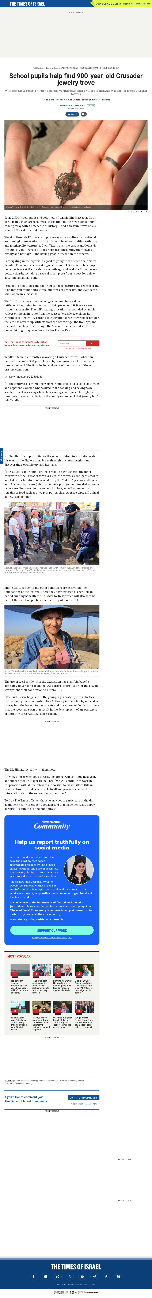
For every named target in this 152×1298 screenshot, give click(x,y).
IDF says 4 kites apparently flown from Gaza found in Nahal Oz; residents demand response (41, 1024)
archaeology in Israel (49, 1081)
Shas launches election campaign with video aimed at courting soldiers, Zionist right (29, 1270)
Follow (91, 105)
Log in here (92, 1103)
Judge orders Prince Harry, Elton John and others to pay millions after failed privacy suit (84, 1022)
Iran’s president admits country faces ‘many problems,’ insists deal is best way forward (40, 987)
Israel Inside (20, 1081)
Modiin (63, 1081)
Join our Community (108, 3)
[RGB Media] (74, 1292)
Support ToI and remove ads (136, 4)
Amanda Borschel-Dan (71, 105)
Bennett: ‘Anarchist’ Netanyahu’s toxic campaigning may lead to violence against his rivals (62, 986)
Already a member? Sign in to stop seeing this (52, 937)
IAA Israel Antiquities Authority (19, 1084)
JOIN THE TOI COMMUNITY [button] (83, 1097)
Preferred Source (101, 100)
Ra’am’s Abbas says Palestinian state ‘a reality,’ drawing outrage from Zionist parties (19, 1024)
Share (74, 114)
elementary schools (76, 1081)
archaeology (33, 1081)
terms (89, 348)
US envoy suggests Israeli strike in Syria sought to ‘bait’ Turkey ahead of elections (62, 1022)
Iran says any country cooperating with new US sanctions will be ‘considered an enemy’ (20, 987)
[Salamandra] (92, 1292)
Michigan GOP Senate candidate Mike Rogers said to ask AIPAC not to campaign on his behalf (84, 987)
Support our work (52, 930)
